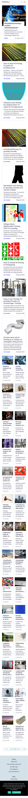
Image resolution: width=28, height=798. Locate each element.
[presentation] (4, 15)
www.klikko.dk (15, 771)
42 (18, 749)
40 (11, 749)
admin (6, 38)
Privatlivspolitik (16, 792)
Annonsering (14, 779)
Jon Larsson (7, 78)
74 (24, 749)
